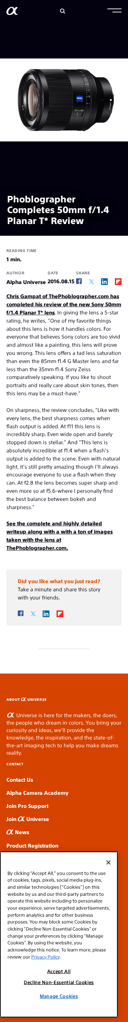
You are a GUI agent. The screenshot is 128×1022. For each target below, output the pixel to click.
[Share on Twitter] (91, 281)
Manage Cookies (59, 996)
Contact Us (19, 779)
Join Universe (27, 818)
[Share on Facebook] (79, 281)
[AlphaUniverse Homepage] (12, 12)
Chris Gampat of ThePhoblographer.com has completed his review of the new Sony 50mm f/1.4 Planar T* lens (63, 303)
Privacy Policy (45, 957)
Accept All (59, 971)
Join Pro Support (27, 805)
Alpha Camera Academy (37, 792)
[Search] (63, 11)
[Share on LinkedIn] (104, 281)
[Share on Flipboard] (118, 281)
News (21, 831)
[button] (114, 11)
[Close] (108, 862)
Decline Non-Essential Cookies (59, 982)
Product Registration (32, 845)
